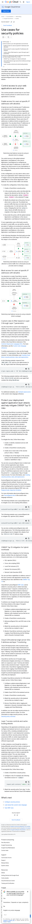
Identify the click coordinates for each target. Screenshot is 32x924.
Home (2, 16)
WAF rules (21, 585)
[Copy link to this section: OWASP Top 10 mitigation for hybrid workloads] (10, 550)
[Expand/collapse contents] (10, 42)
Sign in (28, 2)
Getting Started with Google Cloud (10, 875)
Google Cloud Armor (12, 7)
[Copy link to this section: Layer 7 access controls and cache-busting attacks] (14, 724)
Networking (18, 16)
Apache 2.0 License (25, 828)
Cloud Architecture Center (8, 880)
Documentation (10, 16)
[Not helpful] (14, 22)
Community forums (6, 857)
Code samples (5, 878)
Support (3, 860)
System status (5, 865)
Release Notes (5, 863)
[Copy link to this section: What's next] (13, 798)
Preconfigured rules (9, 495)
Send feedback (7, 25)
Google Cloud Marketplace (8, 847)
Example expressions (24, 392)
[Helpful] (11, 22)
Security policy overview (8, 716)
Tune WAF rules (9, 808)
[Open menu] (2, 2)
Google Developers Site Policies (18, 829)
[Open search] (20, 2)
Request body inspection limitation (11, 490)
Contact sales (4, 850)
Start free (6, 11)
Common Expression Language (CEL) (12, 344)
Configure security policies (12, 802)
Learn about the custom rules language (16, 805)
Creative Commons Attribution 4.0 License (20, 826)
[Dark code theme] (26, 368)
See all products (5, 842)
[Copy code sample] (28, 368)
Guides (17, 18)
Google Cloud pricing (6, 845)
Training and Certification (7, 883)
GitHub (3, 872)
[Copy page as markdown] (8, 37)
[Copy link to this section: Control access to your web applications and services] (25, 89)
